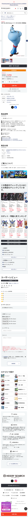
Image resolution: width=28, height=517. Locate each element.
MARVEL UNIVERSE (8, 252)
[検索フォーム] (22, 8)
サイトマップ (14, 505)
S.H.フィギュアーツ (8, 264)
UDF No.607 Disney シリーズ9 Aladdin (10, 139)
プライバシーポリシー (20, 501)
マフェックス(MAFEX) (9, 262)
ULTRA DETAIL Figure (11, 100)
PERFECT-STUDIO (11, 98)
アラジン (8, 152)
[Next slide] (27, 41)
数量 (3, 81)
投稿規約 (6, 356)
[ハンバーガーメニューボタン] (25, 8)
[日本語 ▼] (15, 8)
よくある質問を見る (13, 464)
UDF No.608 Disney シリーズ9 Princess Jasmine (12, 140)
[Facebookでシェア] (15, 107)
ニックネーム (5, 328)
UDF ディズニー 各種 (6, 137)
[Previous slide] (1, 41)
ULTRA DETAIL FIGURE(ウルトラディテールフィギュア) (16, 150)
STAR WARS (7, 250)
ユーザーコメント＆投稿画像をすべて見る (9, 280)
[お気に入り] (18, 8)
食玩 (5, 266)
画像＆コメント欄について (13, 283)
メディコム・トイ (10, 96)
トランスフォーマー (8, 254)
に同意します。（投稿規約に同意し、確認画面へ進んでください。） (15, 357)
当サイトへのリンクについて (20, 503)
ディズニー (9, 102)
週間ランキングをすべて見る (13, 241)
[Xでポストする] (12, 107)
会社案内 (7, 501)
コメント (4, 335)
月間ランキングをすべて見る (13, 244)
